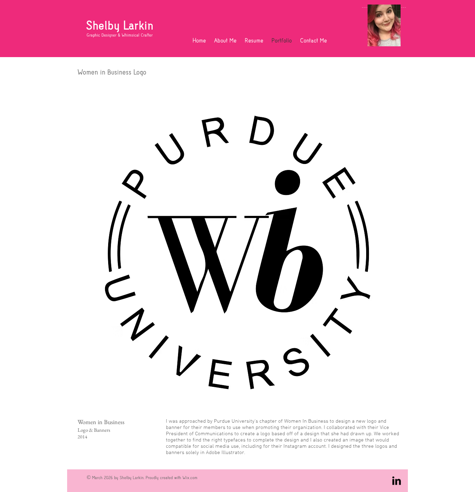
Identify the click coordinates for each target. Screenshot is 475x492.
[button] (237, 252)
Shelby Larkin (119, 25)
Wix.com (190, 478)
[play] (382, 405)
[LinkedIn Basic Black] (396, 480)
